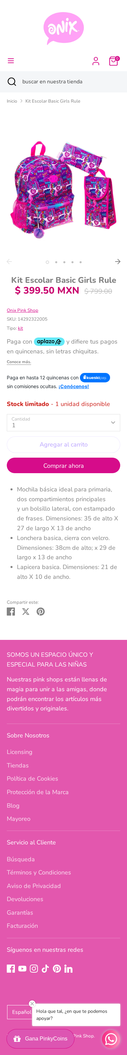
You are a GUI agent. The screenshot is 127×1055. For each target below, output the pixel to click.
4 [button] (72, 262)
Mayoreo (18, 819)
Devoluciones (25, 899)
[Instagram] (34, 969)
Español (21, 1012)
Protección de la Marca (38, 792)
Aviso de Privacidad (34, 886)
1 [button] (47, 262)
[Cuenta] (96, 59)
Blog (13, 806)
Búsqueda (21, 859)
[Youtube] (22, 969)
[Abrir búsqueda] (11, 82)
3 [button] (64, 262)
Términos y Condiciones (39, 872)
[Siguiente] (117, 261)
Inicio (12, 101)
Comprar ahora (63, 466)
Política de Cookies (32, 779)
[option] (63, 187)
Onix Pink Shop (22, 310)
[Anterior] (9, 261)
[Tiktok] (45, 969)
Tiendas (18, 765)
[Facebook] (11, 969)
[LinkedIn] (68, 969)
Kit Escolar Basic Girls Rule (52, 101)
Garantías (20, 913)
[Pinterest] (57, 969)
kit (20, 328)
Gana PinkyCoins (44, 1039)
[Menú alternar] (11, 61)
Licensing (20, 752)
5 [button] (81, 262)
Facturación (22, 926)
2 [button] (56, 262)
